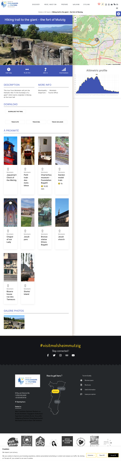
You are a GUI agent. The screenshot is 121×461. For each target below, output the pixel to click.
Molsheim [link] (26, 418)
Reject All (102, 455)
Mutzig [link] (31, 418)
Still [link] (34, 420)
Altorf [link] (17, 411)
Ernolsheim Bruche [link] (28, 416)
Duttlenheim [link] (39, 414)
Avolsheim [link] (22, 411)
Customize (90, 455)
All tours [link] (47, 12)
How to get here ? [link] (54, 375)
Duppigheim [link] (31, 414)
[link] (118, 13)
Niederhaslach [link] (38, 418)
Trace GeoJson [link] (57, 122)
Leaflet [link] (109, 64)
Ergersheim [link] (18, 416)
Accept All (113, 455)
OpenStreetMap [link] (117, 64)
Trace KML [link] (36, 122)
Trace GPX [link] (15, 122)
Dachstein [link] (29, 411)
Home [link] (40, 12)
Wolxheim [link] (39, 420)
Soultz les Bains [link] (28, 420)
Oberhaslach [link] (19, 420)
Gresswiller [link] (38, 416)
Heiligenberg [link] (19, 418)
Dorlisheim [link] (23, 414)
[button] (96, 40)
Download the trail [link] (15, 111)
